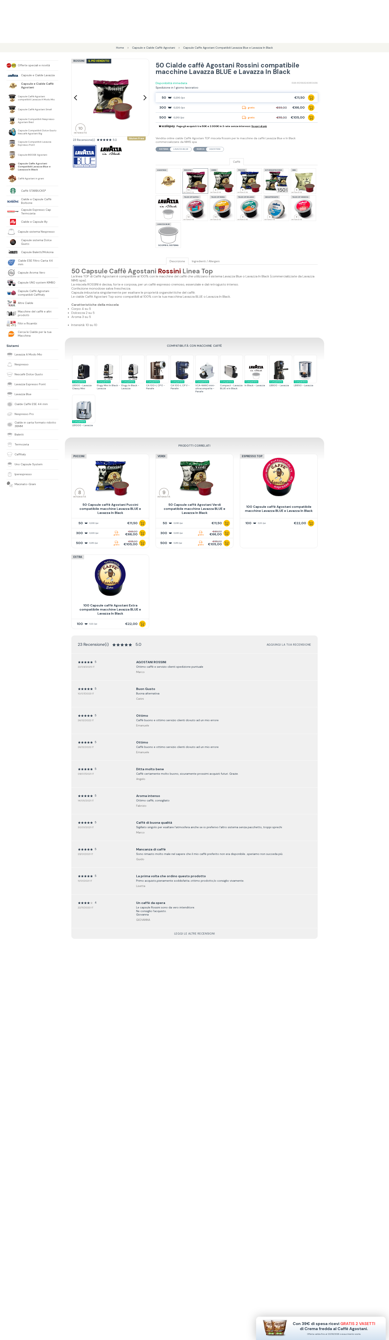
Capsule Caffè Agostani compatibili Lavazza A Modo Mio (36, 98)
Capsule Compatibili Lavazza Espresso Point (34, 143)
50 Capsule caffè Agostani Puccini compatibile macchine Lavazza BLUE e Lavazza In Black (110, 509)
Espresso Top (252, 456)
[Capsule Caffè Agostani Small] (12, 109)
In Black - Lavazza (255, 383)
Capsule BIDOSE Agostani (32, 154)
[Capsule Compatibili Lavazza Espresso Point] (12, 143)
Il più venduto (98, 61)
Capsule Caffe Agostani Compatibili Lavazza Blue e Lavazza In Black (34, 166)
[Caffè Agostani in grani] (12, 178)
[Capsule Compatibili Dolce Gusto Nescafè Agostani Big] (12, 132)
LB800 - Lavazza (279, 383)
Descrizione (177, 261)
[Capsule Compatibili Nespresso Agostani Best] (12, 121)
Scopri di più (259, 126)
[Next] (144, 97)
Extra (77, 557)
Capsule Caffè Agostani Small (35, 109)
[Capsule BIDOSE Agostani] (12, 155)
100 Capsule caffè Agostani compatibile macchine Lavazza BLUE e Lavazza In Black (279, 509)
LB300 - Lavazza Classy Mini (82, 385)
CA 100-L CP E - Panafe (155, 385)
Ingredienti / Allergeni (206, 261)
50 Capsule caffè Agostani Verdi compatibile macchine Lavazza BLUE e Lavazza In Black (194, 509)
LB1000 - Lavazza (82, 423)
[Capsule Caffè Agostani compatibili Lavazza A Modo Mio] (12, 98)
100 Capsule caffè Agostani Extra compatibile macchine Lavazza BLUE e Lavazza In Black (110, 609)
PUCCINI (78, 456)
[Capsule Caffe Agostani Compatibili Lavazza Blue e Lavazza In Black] (12, 167)
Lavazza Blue (180, 149)
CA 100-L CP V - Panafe (180, 385)
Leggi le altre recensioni (194, 933)
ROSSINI (78, 61)
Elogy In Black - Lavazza (130, 385)
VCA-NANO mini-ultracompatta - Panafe (205, 386)
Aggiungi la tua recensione (289, 644)
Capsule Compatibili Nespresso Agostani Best (36, 121)
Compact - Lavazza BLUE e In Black (231, 385)
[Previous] (76, 97)
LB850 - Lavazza (303, 383)
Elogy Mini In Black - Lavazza (108, 385)
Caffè (236, 162)
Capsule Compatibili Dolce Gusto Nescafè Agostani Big (37, 132)
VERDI (161, 456)
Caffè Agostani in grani (31, 178)
